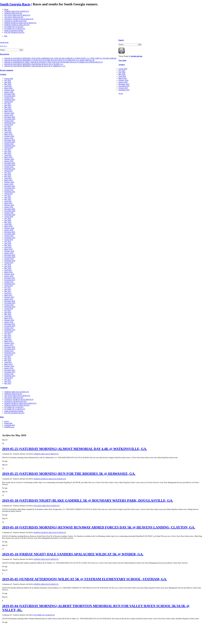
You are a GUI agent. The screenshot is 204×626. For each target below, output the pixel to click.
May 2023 (7, 153)
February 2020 (9, 228)
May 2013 (7, 383)
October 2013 (8, 374)
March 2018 (8, 272)
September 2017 (9, 284)
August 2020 (8, 217)
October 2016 (8, 305)
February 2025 (9, 113)
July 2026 (7, 80)
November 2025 (9, 96)
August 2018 (8, 263)
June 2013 (7, 381)
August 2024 (8, 124)
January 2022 (8, 184)
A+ (2, 46)
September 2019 (9, 238)
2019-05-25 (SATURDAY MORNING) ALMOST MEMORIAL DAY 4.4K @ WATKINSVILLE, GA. (74, 449)
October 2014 (8, 351)
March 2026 (8, 88)
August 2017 (8, 286)
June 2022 (7, 174)
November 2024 (9, 119)
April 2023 (8, 155)
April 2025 (8, 109)
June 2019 (7, 243)
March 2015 (8, 341)
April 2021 (8, 201)
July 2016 (7, 310)
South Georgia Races (15, 4)
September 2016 (9, 307)
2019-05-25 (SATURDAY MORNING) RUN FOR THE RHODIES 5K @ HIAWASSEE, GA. (68, 473)
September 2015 (9, 330)
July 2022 (7, 172)
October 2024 (8, 121)
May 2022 (7, 176)
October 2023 (8, 144)
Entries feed (8, 423)
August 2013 (8, 378)
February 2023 (9, 159)
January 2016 (8, 322)
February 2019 (9, 251)
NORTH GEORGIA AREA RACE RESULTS (20, 23)
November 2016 (9, 303)
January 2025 (8, 115)
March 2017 (8, 295)
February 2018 (9, 274)
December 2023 (9, 140)
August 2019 (8, 240)
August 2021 (8, 193)
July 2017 (7, 287)
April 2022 (8, 178)
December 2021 (9, 186)
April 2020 (8, 224)
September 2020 (9, 215)
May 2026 (7, 84)
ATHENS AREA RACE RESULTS (16, 11)
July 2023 (7, 149)
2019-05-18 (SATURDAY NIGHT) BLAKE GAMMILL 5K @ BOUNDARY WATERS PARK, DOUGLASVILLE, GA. (87, 500)
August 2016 (8, 309)
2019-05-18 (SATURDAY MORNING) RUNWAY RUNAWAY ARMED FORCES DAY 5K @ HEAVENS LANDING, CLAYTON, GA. (98, 527)
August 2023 (8, 147)
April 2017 (8, 293)
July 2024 (7, 126)
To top (120, 93)
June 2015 (7, 335)
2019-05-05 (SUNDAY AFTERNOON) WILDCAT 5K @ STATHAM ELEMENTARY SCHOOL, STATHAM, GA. (84, 579)
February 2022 (9, 182)
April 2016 (8, 316)
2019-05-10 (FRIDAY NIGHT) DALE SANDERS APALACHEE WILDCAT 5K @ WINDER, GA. (72, 554)
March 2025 (8, 111)
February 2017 (9, 297)
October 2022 (8, 167)
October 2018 (8, 259)
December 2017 (9, 278)
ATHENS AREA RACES (13, 13)
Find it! (121, 40)
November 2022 (9, 165)
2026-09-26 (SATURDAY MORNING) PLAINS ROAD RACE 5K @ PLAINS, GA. (33, 64)
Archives (3, 74)
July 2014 (7, 356)
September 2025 (9, 100)
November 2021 (9, 188)
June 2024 (7, 128)
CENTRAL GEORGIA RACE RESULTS (18, 19)
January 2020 (8, 230)
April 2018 (8, 270)
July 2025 (7, 103)
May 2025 (7, 107)
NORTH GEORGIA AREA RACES (16, 25)
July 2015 (7, 333)
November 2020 (9, 211)
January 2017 (8, 299)
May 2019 (7, 245)
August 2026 (8, 78)
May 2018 (7, 268)
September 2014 (9, 353)
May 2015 (7, 337)
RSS (5, 36)
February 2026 (9, 90)
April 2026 (8, 86)
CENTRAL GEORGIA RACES (15, 21)
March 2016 (8, 318)
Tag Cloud (122, 60)
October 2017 (8, 282)
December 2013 (9, 370)
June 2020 (7, 220)
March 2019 (8, 249)
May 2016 (7, 314)
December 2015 (9, 324)
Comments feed (9, 425)
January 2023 (8, 161)
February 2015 (9, 343)
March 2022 (8, 180)
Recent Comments (6, 70)
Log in (6, 421)
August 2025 (8, 101)
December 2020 (9, 209)
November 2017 (9, 280)
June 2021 (7, 197)
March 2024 (8, 134)
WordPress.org (9, 427)
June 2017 (7, 289)
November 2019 (9, 234)
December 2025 (9, 94)
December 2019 (9, 232)
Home (6, 9)
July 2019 (7, 241)
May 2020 (7, 222)
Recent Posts (4, 54)
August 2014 (8, 355)
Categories (4, 387)
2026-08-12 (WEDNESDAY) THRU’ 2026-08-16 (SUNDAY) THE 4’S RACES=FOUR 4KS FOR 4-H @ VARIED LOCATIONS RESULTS (53, 62)
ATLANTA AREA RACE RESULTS (17, 15)
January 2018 (8, 276)
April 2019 (8, 247)
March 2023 (8, 157)
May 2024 (7, 130)
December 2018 (9, 255)
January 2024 (8, 138)
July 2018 (7, 264)
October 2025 (8, 98)
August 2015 (8, 332)
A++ (5, 46)
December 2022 (9, 163)
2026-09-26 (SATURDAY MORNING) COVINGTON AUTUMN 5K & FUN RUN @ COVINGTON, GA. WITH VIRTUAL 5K (49, 60)
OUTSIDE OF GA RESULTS (14, 29)
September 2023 (9, 146)
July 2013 (7, 379)
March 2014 (8, 364)
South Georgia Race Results (13, 30)
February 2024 (9, 136)
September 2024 (9, 123)
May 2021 (7, 199)
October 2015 (8, 328)
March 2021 (8, 203)
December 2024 (9, 117)
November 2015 (9, 326)
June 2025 (7, 105)
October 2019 (8, 236)
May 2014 (7, 360)
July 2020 (7, 218)
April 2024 (8, 132)
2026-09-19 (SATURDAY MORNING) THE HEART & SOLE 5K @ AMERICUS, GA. (35, 66)
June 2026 (7, 82)
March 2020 (8, 226)
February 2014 (9, 366)
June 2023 (7, 151)
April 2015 (8, 339)
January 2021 (8, 207)
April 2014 (8, 362)
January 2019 (8, 253)
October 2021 (8, 190)
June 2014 (7, 358)
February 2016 (9, 320)
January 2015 (8, 345)
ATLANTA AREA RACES (13, 17)
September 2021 (9, 192)
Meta (2, 417)
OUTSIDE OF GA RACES (13, 27)
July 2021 (7, 195)
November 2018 (9, 257)
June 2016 (7, 312)
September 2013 (9, 376)
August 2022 (8, 170)
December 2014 (9, 347)
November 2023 (9, 142)
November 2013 (9, 372)
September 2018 (9, 261)
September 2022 (9, 169)
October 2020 (8, 213)
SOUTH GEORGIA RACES (14, 32)
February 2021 (9, 205)
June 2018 (7, 266)
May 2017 (7, 291)
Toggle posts (4, 42)
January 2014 (8, 368)
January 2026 (8, 92)
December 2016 (9, 301)
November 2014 (9, 349)
